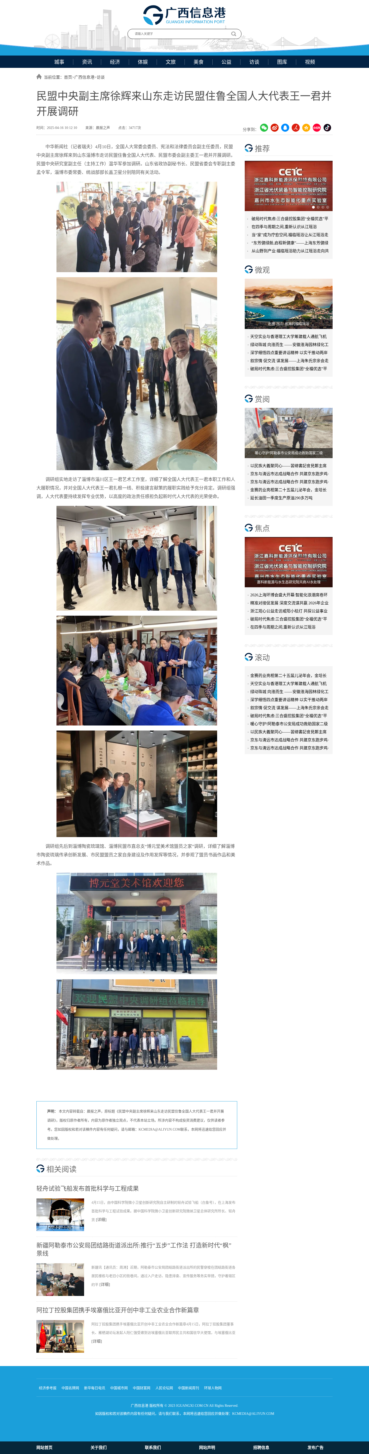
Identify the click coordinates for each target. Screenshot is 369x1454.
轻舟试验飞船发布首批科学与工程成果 (87, 1188)
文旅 (171, 62)
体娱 (143, 62)
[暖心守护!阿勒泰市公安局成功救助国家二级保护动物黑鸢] (289, 433)
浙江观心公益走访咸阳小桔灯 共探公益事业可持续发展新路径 (289, 612)
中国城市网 (119, 1388)
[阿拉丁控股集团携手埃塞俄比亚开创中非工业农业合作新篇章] (63, 1351)
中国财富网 (141, 1388)
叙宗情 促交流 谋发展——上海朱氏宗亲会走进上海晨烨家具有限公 (289, 362)
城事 (59, 62)
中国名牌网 (70, 1388)
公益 (226, 62)
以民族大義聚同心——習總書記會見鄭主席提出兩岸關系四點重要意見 (288, 716)
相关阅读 (61, 1169)
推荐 (262, 148)
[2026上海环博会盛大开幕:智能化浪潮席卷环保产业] (289, 186)
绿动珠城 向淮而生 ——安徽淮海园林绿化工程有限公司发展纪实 (289, 346)
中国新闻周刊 (188, 1388)
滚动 (262, 657)
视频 (310, 62)
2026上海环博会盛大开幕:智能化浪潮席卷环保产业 (289, 596)
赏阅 (262, 399)
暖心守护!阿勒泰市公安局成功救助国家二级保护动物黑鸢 (289, 708)
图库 (282, 62)
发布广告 (316, 1447)
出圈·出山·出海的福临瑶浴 (288, 324)
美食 (199, 62)
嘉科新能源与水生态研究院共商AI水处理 (289, 582)
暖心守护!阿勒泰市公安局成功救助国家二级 (289, 453)
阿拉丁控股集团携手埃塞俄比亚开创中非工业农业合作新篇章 (117, 1310)
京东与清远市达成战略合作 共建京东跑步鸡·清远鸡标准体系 (289, 475)
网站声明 (207, 1447)
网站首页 (44, 1447)
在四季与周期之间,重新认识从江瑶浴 (284, 227)
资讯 (87, 62)
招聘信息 (261, 1447)
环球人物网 (213, 1388)
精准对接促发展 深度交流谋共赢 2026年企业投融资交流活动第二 (289, 604)
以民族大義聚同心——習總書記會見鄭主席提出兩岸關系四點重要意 (288, 467)
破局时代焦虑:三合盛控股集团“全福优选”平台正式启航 (288, 370)
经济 (115, 62)
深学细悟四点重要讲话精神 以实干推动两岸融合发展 (289, 354)
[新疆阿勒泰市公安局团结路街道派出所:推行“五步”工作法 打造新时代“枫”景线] (63, 1295)
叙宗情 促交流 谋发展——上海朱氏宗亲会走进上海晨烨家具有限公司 (289, 692)
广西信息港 (84, 77)
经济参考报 (47, 1388)
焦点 (262, 528)
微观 (262, 270)
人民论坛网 (164, 1388)
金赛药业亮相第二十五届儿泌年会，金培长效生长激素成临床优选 (288, 491)
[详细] (101, 1220)
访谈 (254, 62)
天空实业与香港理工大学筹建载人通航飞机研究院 (288, 337)
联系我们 (153, 1447)
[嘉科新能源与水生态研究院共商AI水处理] (289, 562)
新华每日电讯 (94, 1388)
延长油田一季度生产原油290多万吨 (281, 498)
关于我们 (99, 1447)
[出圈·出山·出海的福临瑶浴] (289, 304)
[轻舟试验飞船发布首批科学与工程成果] (63, 1230)
